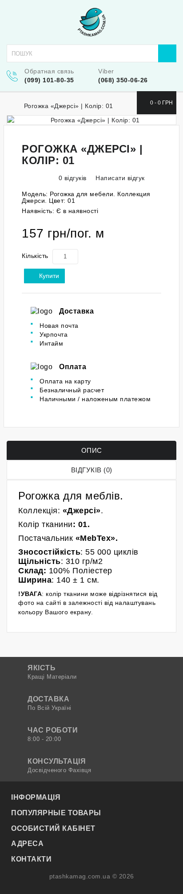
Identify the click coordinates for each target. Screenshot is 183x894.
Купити (49, 275)
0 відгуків (73, 177)
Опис (91, 450)
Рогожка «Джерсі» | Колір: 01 (68, 105)
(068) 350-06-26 (123, 80)
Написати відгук (119, 177)
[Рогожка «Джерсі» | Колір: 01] (91, 120)
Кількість (35, 255)
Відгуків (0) (91, 470)
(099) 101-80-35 (49, 80)
